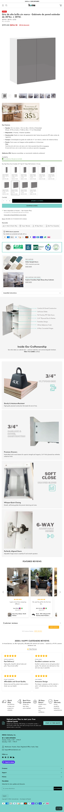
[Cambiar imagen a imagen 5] (30, 96)
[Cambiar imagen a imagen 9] (53, 96)
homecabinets (15, 799)
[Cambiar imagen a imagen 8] (47, 96)
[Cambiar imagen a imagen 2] (10, 96)
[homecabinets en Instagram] (8, 757)
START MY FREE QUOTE (52, 723)
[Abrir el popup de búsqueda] (6, 5)
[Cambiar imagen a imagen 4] (23, 96)
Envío (3, 219)
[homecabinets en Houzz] (13, 757)
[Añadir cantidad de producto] (9, 201)
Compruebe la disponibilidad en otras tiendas (15, 215)
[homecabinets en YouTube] (11, 757)
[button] (4, 593)
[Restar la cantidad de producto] (3, 201)
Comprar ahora (32, 206)
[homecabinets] (32, 5)
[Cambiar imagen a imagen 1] (4, 96)
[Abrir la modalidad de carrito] (60, 5)
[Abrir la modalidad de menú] (3, 5)
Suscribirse (58, 788)
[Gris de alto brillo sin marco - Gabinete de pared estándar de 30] (32, 60)
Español (4, 796)
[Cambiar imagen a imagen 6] (36, 96)
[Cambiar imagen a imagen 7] (42, 96)
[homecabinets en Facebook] (3, 757)
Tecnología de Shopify (25, 799)
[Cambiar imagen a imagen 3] (15, 96)
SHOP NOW (28, 266)
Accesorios (46, 146)
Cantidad (4, 197)
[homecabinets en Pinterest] (5, 757)
